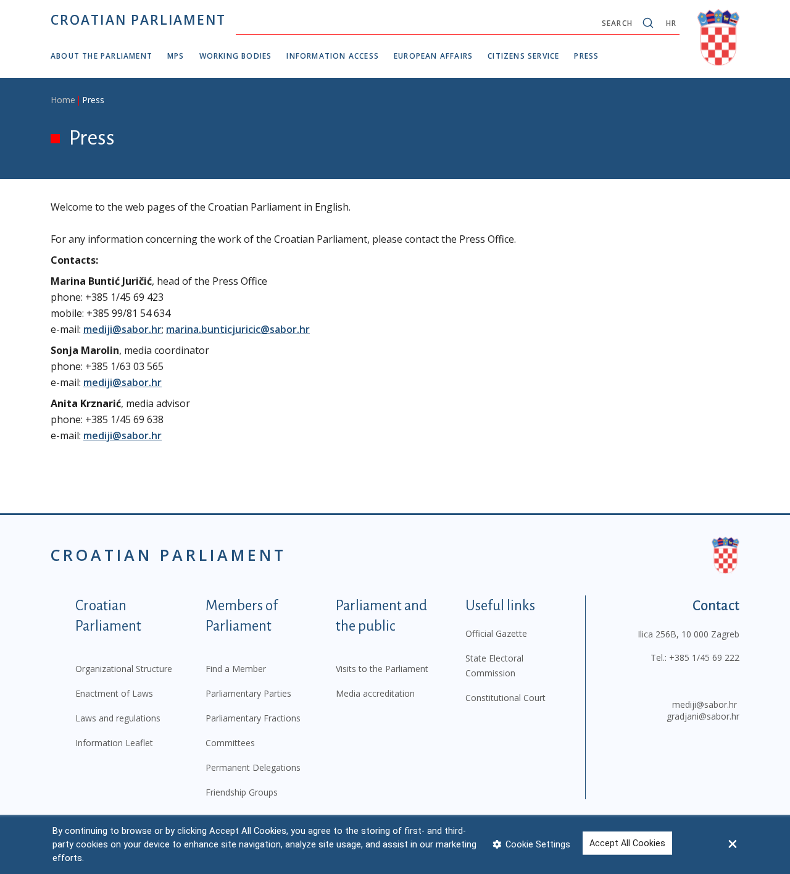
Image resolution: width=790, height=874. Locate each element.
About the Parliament (101, 56)
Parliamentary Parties (248, 693)
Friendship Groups (242, 792)
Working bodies (235, 56)
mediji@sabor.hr (122, 329)
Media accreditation (375, 693)
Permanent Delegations (253, 767)
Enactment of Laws (114, 693)
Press (586, 56)
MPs (176, 56)
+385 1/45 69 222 (704, 657)
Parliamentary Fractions (253, 718)
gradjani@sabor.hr (703, 716)
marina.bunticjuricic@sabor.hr (238, 329)
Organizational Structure (123, 668)
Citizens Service (523, 56)
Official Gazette (496, 633)
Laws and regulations (117, 718)
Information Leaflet (114, 743)
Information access (332, 56)
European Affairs (433, 56)
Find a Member (236, 668)
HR (671, 23)
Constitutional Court (505, 698)
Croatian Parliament (138, 19)
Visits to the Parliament (382, 668)
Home (63, 100)
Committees (230, 743)
